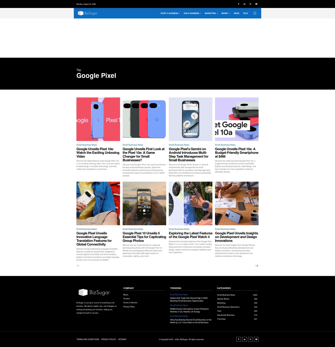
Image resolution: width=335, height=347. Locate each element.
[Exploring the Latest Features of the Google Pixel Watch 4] (190, 203)
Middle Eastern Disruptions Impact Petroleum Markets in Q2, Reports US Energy (189, 310)
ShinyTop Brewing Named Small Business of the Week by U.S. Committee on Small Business (190, 321)
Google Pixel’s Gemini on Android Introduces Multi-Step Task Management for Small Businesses (188, 154)
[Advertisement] (167, 38)
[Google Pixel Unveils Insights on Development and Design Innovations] (237, 203)
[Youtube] (256, 4)
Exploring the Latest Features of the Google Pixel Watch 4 (190, 235)
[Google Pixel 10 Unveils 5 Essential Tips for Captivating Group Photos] (144, 203)
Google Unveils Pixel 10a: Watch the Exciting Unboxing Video (97, 152)
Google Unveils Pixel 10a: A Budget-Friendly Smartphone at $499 (236, 152)
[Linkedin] (244, 4)
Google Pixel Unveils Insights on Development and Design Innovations (236, 237)
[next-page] (256, 266)
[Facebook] (238, 4)
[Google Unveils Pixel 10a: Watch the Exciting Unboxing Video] (98, 119)
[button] (255, 13)
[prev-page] (78, 266)
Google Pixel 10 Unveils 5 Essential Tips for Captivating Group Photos (144, 237)
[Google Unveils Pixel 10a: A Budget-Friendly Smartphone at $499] (237, 119)
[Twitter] (250, 4)
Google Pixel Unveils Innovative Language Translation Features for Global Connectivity (94, 239)
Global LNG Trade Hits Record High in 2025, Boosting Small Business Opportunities (189, 299)
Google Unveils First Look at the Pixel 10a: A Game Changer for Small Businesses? (143, 154)
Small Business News (86, 144)
